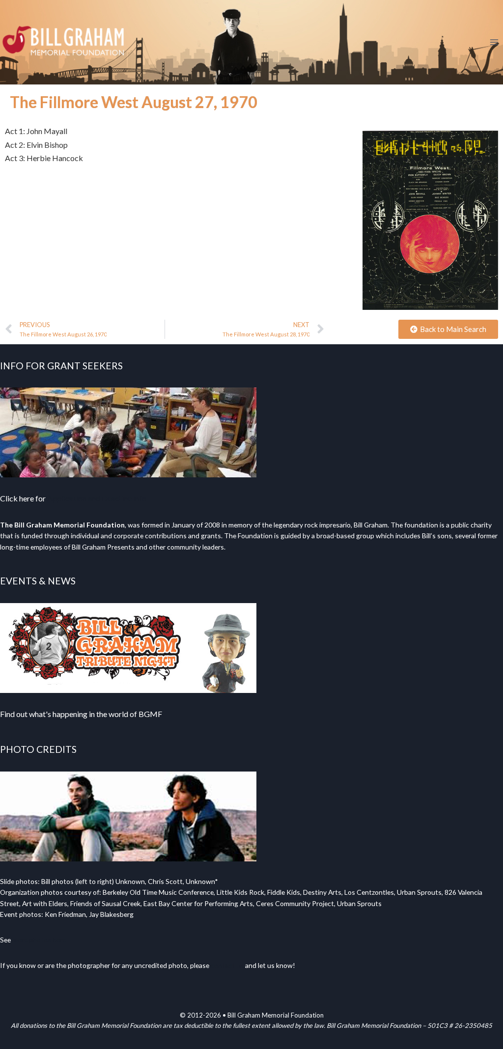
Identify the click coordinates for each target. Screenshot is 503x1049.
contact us (227, 965)
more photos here (39, 940)
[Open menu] (494, 42)
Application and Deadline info (96, 498)
